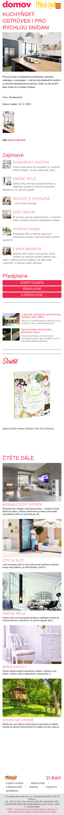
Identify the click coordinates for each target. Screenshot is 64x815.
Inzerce (33, 787)
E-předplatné (32, 295)
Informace (12, 791)
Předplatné (32, 288)
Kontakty (51, 787)
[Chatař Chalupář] (11, 777)
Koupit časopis (32, 282)
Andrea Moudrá (16, 140)
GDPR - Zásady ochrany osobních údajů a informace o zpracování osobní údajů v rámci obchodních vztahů (32, 810)
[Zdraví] (53, 777)
